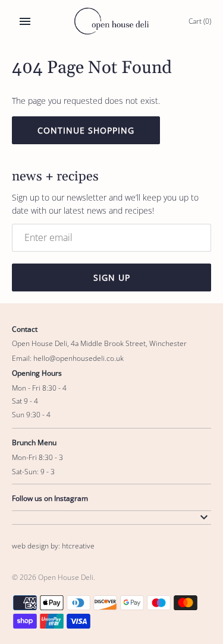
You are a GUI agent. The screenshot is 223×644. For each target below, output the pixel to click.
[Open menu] (25, 21)
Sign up (111, 277)
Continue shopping (85, 130)
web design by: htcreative (53, 545)
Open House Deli (65, 577)
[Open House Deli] (111, 21)
